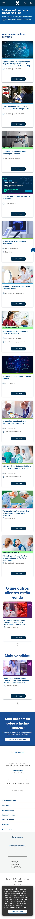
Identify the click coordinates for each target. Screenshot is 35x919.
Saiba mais (18, 79)
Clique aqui (14, 861)
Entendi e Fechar (17, 912)
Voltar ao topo (18, 752)
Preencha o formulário (17, 739)
